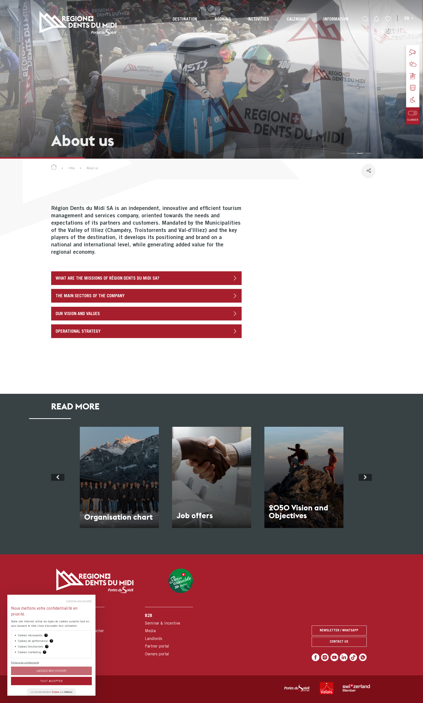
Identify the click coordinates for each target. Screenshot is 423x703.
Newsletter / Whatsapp (339, 630)
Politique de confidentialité (25, 662)
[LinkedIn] (344, 657)
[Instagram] (325, 657)
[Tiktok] (353, 657)
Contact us (339, 641)
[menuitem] (185, 23)
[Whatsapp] (363, 657)
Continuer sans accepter (79, 600)
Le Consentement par (51, 692)
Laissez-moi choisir (51, 670)
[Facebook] (315, 657)
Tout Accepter (51, 681)
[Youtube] (334, 657)
